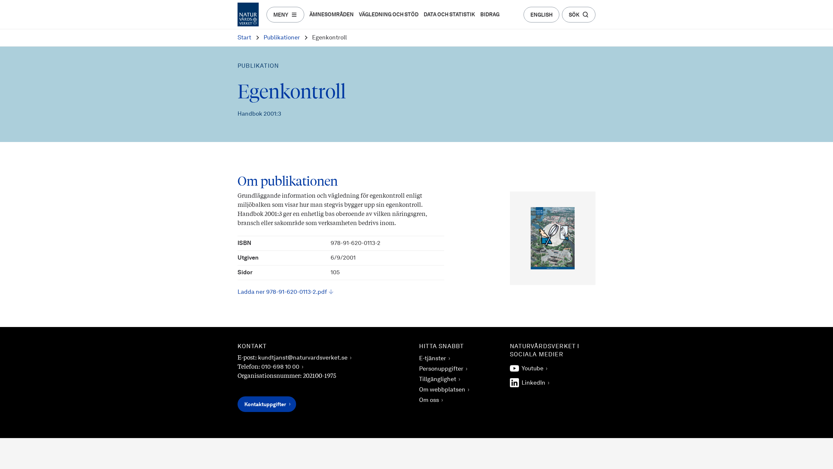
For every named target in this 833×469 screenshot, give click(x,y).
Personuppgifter (441, 369)
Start (244, 38)
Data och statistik (449, 15)
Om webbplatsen (442, 390)
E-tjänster (432, 359)
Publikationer (282, 38)
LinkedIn (533, 383)
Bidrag (489, 15)
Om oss (429, 400)
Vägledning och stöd (388, 15)
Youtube (532, 369)
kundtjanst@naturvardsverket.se (303, 358)
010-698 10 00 (280, 367)
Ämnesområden (331, 15)
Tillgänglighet (437, 379)
